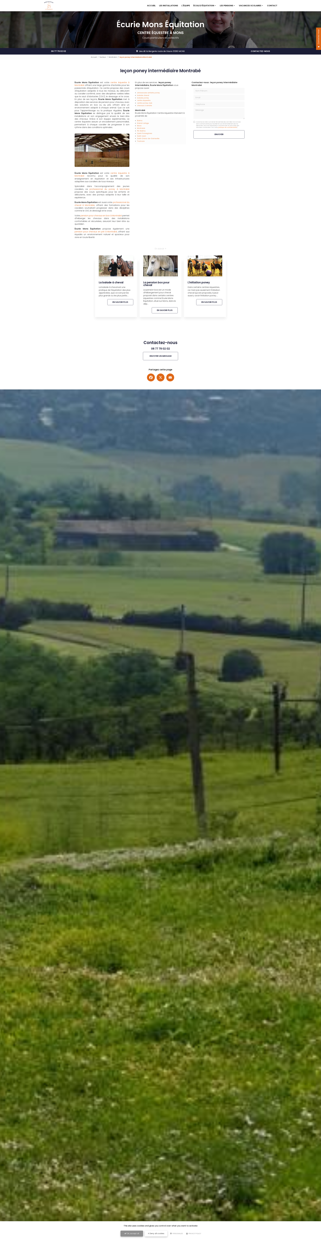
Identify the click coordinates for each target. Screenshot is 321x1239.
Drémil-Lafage (143, 123)
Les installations (168, 5)
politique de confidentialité (227, 127)
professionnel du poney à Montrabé (109, 189)
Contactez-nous (260, 51)
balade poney (143, 98)
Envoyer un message (161, 356)
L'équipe (186, 5)
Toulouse (141, 141)
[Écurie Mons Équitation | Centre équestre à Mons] (48, 5)
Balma (139, 120)
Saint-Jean (141, 136)
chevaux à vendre (144, 105)
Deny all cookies (156, 1233)
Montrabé (113, 57)
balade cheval (143, 95)
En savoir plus (120, 302)
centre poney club (144, 103)
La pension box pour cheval (156, 284)
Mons (139, 126)
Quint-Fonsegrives (144, 133)
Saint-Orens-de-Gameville (148, 138)
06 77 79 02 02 (58, 51)
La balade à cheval (111, 282)
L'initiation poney (199, 282)
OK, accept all (132, 1233)
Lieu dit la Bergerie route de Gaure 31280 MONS (162, 51)
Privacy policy (194, 1233)
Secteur (103, 57)
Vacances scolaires (250, 5)
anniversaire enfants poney (148, 93)
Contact (272, 5)
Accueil (151, 5)
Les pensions (226, 5)
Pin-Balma (141, 131)
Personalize (177, 1233)
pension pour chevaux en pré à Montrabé (96, 231)
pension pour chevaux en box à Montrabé (101, 215)
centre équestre (143, 100)
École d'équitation (203, 5)
